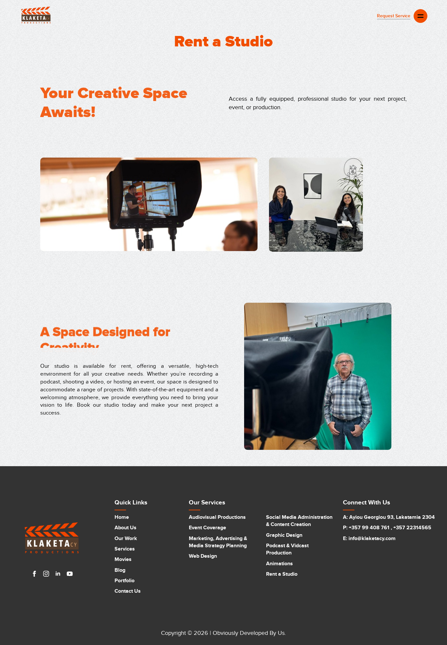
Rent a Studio (281, 574)
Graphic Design (284, 535)
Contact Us (128, 591)
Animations (279, 563)
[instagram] (46, 574)
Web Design (203, 556)
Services (125, 549)
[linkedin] (58, 574)
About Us (125, 527)
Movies (123, 559)
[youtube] (70, 574)
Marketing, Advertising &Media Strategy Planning (218, 542)
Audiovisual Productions (217, 517)
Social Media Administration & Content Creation (299, 521)
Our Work (126, 538)
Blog (120, 570)
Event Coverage (207, 527)
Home (122, 517)
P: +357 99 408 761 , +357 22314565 (387, 527)
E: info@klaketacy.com (369, 538)
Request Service (393, 16)
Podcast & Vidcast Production (287, 549)
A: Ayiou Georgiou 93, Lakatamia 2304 (389, 517)
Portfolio (124, 580)
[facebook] (34, 574)
